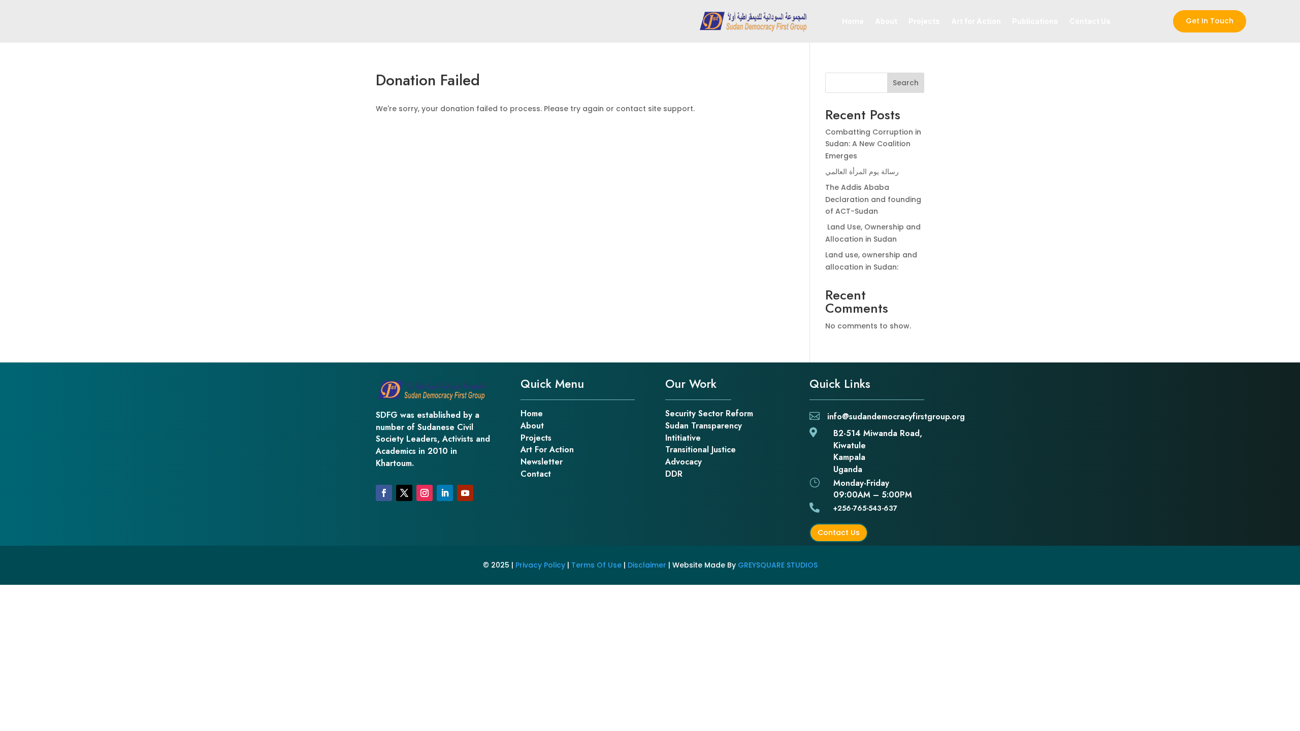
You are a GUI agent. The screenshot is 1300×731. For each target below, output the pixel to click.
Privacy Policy (540, 565)
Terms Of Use (596, 565)
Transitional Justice (700, 449)
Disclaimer (647, 565)
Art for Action (976, 21)
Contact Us (1090, 21)
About (886, 21)
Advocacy (683, 462)
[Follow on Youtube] (465, 493)
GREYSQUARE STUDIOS (778, 565)
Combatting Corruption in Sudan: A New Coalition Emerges (873, 144)
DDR (673, 474)
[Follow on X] (404, 493)
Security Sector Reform (709, 413)
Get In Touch (1209, 21)
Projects (924, 21)
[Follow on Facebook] (384, 493)
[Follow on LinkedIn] (445, 493)
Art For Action (547, 449)
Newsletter (542, 462)
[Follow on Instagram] (424, 493)
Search (906, 83)
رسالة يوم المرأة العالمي (862, 172)
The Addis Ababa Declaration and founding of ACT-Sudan (873, 199)
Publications (1035, 21)
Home (853, 21)
